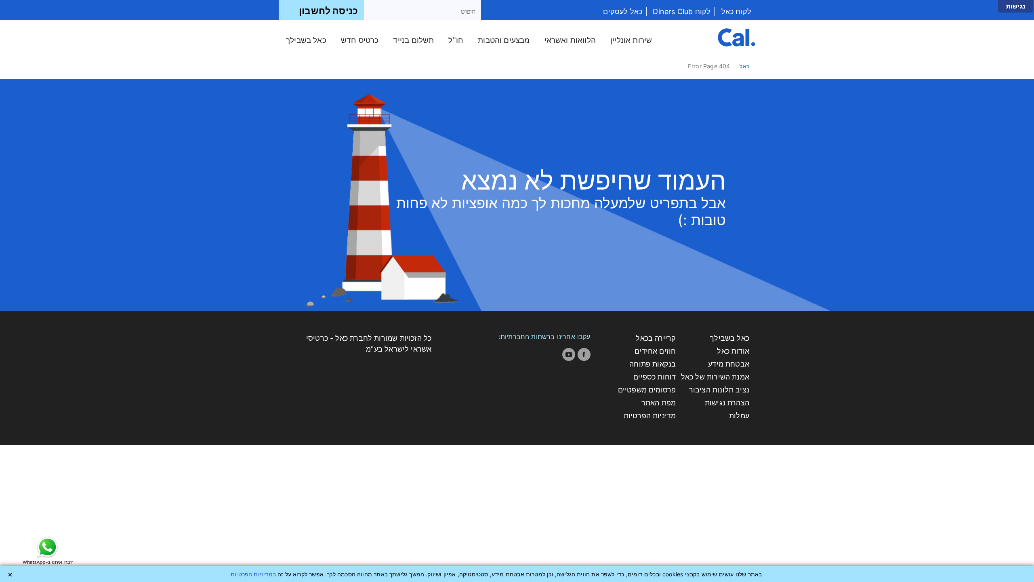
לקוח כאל (735, 11)
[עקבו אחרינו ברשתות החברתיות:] (584, 354)
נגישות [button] (1015, 6)
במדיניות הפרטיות (253, 574)
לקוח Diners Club (680, 11)
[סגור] (10, 575)
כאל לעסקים (622, 11)
